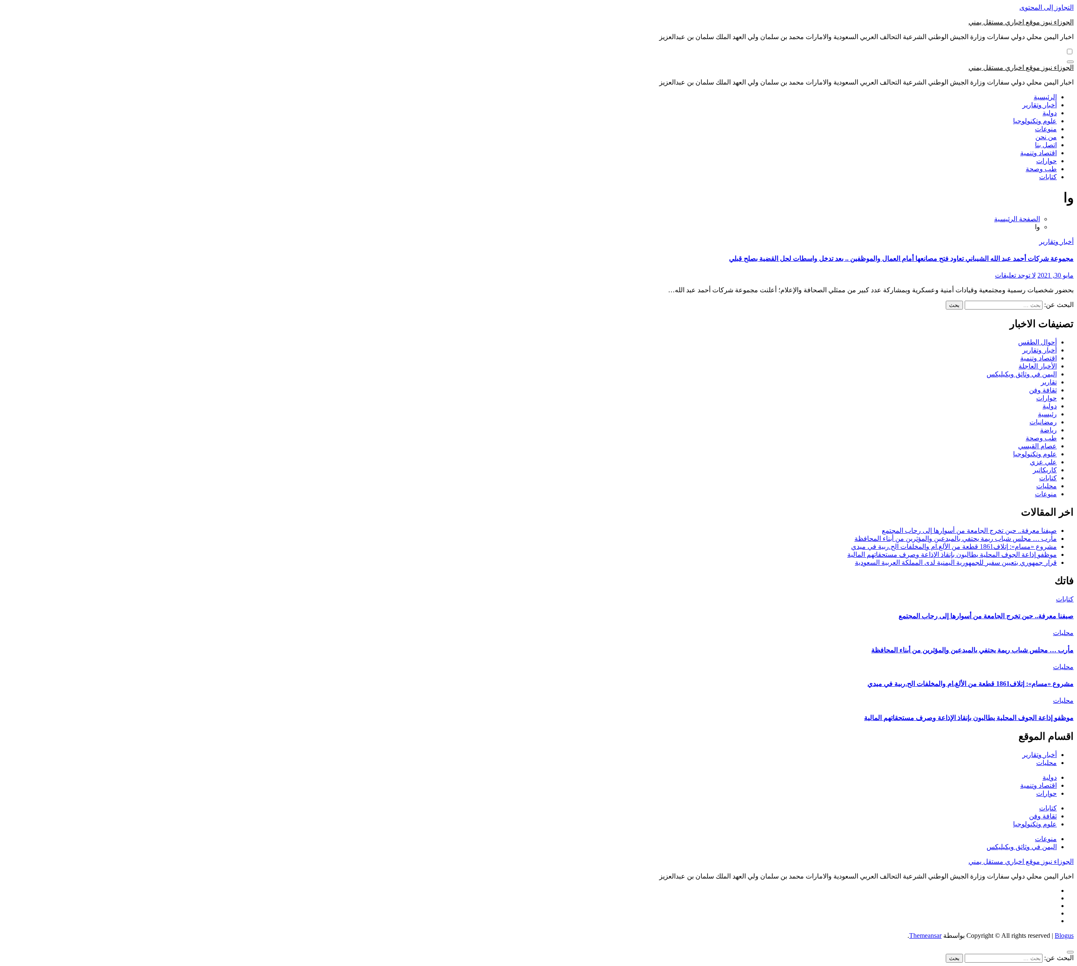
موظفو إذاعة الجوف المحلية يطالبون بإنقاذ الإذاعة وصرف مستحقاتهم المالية (952, 554)
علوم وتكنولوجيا (1035, 120)
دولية (1050, 112)
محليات (1046, 486)
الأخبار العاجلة (1038, 366)
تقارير (1049, 382)
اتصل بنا (1046, 144)
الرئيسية (1045, 97)
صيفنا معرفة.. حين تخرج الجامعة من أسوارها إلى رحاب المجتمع (969, 530)
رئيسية (1047, 414)
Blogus (1064, 935)
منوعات (1046, 128)
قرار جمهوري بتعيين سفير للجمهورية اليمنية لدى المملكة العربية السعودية (956, 562)
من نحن (1046, 136)
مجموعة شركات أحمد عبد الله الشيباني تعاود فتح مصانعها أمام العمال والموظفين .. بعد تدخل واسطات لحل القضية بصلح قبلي (901, 258)
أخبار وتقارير (1039, 105)
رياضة (1048, 430)
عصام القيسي (1037, 446)
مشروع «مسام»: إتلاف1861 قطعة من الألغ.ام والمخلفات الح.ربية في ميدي (954, 546)
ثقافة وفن (1043, 390)
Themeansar (925, 935)
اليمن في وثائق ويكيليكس (1022, 374)
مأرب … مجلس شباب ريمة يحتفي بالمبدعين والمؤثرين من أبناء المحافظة (955, 538)
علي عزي (1043, 462)
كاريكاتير (1045, 470)
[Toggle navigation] (1070, 62)
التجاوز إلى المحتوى (1046, 7)
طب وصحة (1041, 168)
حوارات (1046, 160)
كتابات (1048, 176)
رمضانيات (1043, 422)
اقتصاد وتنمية (1038, 152)
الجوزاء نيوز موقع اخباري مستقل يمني (1021, 22)
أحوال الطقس (1037, 342)
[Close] (1070, 952)
